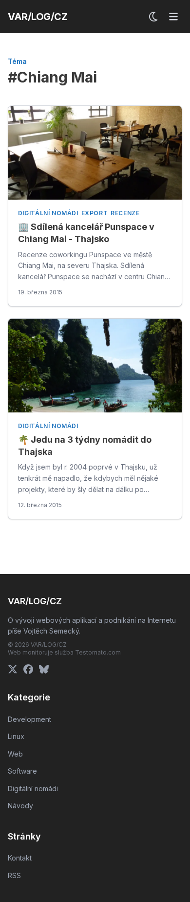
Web (15, 754)
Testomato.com (98, 652)
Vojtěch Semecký (51, 631)
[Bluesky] (44, 669)
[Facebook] (28, 669)
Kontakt (20, 858)
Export (94, 213)
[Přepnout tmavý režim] (154, 16)
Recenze (125, 213)
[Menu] (173, 16)
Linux (16, 736)
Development (29, 719)
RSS (14, 875)
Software (22, 771)
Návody (20, 805)
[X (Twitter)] (13, 669)
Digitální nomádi (48, 213)
